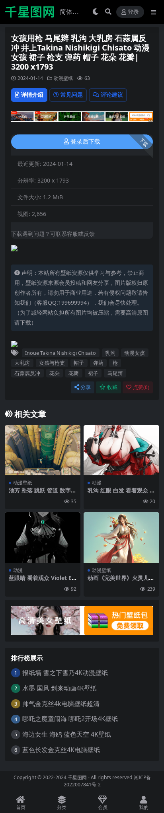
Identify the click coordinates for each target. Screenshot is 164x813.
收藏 (112, 387)
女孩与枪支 (52, 362)
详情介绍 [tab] (32, 94)
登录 (133, 12)
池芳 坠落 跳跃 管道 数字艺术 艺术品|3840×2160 (42, 493)
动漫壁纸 (63, 78)
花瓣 (73, 373)
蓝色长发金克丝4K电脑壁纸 (61, 749)
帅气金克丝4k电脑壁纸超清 (61, 703)
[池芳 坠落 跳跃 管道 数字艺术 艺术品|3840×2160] (42, 450)
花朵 (54, 373)
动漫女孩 (134, 352)
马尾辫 (115, 373)
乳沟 (110, 352)
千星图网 (76, 777)
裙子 (93, 373)
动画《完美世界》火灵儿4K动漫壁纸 (120, 581)
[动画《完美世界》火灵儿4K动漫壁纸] (121, 537)
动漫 (97, 482)
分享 (85, 387)
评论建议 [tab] (112, 94)
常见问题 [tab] (72, 94)
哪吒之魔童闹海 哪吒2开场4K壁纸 (70, 718)
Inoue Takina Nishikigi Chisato (60, 352)
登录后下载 (85, 141)
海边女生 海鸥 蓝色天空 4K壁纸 (66, 734)
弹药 (98, 362)
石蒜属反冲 (27, 373)
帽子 (79, 362)
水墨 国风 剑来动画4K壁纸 (59, 688)
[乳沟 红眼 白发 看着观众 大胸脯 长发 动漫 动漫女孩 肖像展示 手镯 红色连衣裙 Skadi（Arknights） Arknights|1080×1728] (121, 450)
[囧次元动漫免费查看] (82, 119)
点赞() (141, 387)
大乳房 (22, 362)
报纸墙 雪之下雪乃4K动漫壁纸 (65, 672)
